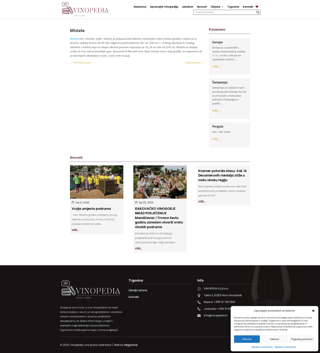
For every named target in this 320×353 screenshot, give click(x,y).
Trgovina (233, 7)
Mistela (74, 38)
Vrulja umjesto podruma (91, 208)
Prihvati (247, 339)
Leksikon (187, 7)
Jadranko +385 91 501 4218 (221, 309)
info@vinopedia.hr (216, 315)
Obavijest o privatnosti (262, 346)
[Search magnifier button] (258, 12)
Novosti (202, 7)
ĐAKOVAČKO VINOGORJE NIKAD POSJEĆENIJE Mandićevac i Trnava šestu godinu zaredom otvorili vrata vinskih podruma (159, 217)
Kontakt (248, 7)
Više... (75, 230)
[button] (313, 310)
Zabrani (274, 339)
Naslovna (140, 7)
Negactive (131, 345)
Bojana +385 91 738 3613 (219, 302)
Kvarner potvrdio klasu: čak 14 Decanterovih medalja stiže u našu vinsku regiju (222, 175)
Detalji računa (138, 290)
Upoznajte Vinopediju (164, 7)
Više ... (216, 66)
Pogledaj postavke (302, 339)
